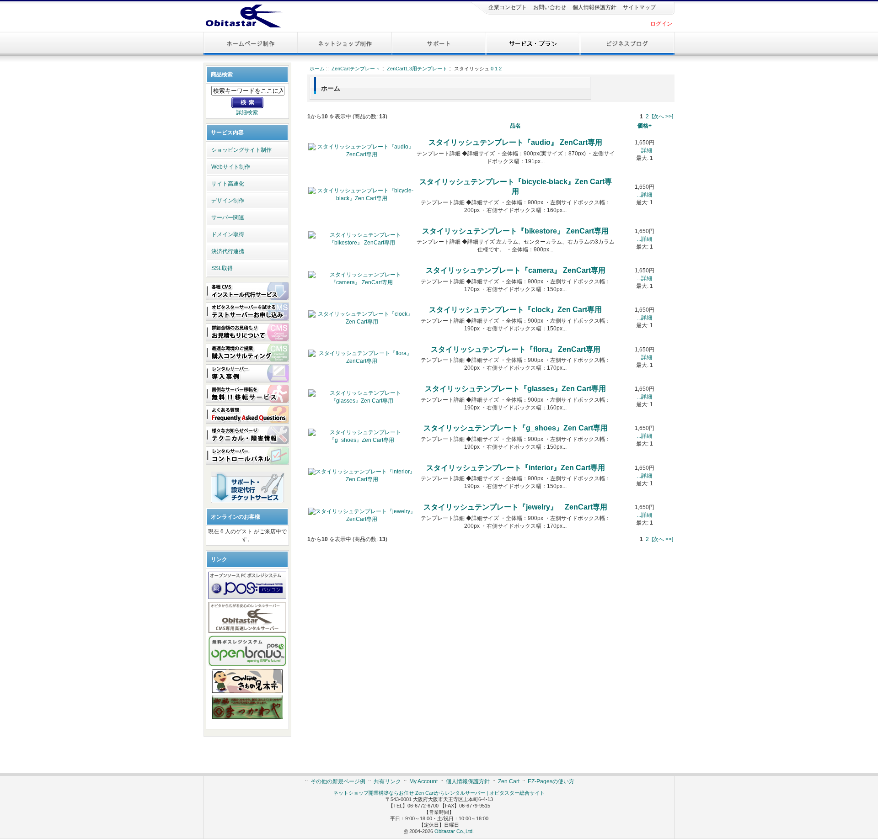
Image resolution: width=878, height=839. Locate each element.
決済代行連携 (227, 251)
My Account (423, 781)
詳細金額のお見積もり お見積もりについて (247, 332)
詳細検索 (247, 112)
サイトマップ (638, 7)
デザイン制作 (227, 200)
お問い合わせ (549, 7)
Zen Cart (508, 781)
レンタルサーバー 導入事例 (247, 373)
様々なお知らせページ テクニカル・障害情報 (247, 435)
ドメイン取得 (227, 234)
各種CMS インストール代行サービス (247, 291)
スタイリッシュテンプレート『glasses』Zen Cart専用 (515, 389)
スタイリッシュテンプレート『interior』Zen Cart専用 (515, 468)
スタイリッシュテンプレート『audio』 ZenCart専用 (515, 142)
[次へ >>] (662, 116)
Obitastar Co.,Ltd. (454, 831)
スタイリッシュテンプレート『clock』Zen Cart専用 (515, 309)
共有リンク (387, 781)
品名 (515, 125)
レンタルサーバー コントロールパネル (247, 455)
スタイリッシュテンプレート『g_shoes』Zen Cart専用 (515, 428)
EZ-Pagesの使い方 (551, 781)
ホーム (317, 68)
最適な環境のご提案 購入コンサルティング (247, 353)
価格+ (644, 125)
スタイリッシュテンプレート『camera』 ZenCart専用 (515, 270)
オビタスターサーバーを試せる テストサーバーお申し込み (247, 312)
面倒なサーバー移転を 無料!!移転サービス (247, 394)
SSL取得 (222, 268)
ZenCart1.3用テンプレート (417, 68)
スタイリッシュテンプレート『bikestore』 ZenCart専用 (515, 231)
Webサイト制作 (230, 167)
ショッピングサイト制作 (241, 150)
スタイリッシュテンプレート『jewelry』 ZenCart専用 (515, 507)
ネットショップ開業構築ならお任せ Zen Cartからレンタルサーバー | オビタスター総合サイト (439, 793)
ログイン (661, 24)
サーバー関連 (227, 217)
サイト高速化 (227, 184)
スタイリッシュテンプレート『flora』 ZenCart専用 (515, 349)
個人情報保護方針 (593, 7)
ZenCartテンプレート (356, 68)
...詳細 (644, 150)
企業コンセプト (507, 7)
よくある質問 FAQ (247, 414)
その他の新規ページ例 (338, 781)
